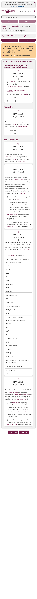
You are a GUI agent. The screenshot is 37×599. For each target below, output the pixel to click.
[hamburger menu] (2, 11)
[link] (10, 11)
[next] (27, 40)
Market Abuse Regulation (15, 86)
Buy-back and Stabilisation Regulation (16, 91)
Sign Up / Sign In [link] (25, 11)
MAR (26, 26)
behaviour (15, 402)
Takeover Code (10, 156)
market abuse (24, 94)
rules (15, 122)
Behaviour (13, 81)
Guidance (8, 55)
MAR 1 (5, 28)
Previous (14, 432)
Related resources (23, 55)
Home (4, 26)
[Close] (34, 2)
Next (22, 432)
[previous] (9, 40)
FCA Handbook (15, 26)
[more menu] (34, 11)
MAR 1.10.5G (21, 199)
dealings (18, 394)
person (14, 124)
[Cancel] (35, 44)
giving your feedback (18, 6)
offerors (26, 394)
